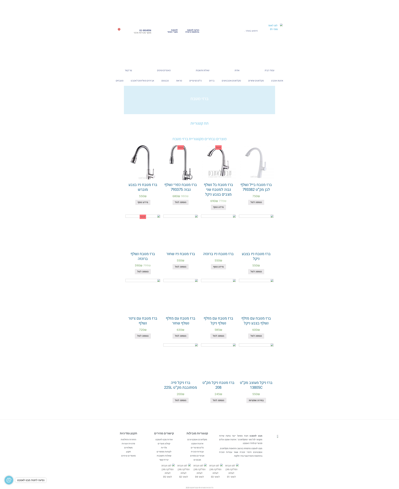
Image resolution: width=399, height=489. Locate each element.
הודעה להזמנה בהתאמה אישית (192, 31)
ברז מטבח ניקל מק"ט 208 (218, 385)
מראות (179, 80)
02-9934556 (145, 30)
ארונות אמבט (277, 80)
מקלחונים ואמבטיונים (231, 80)
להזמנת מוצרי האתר (172, 31)
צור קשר (128, 70)
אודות (237, 70)
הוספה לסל (256, 202)
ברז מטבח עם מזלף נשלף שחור (180, 321)
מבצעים (165, 80)
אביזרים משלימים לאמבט (142, 80)
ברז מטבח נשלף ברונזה (143, 256)
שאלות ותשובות (202, 70)
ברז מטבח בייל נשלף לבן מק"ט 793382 (256, 187)
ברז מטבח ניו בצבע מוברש (142, 187)
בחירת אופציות (256, 400)
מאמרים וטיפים (164, 70)
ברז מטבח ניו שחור (180, 254)
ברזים (211, 80)
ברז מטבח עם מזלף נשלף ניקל (218, 321)
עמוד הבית (269, 70)
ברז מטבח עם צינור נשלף (142, 321)
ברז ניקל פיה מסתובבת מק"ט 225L (180, 385)
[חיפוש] (217, 31)
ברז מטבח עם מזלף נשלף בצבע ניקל (256, 321)
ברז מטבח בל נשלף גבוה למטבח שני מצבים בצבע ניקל (218, 189)
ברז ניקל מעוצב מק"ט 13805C (256, 385)
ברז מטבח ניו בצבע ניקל (256, 256)
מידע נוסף (218, 207)
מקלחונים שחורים (256, 80)
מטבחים (119, 80)
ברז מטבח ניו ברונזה (218, 254)
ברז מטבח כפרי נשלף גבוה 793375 (180, 187)
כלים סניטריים (195, 80)
